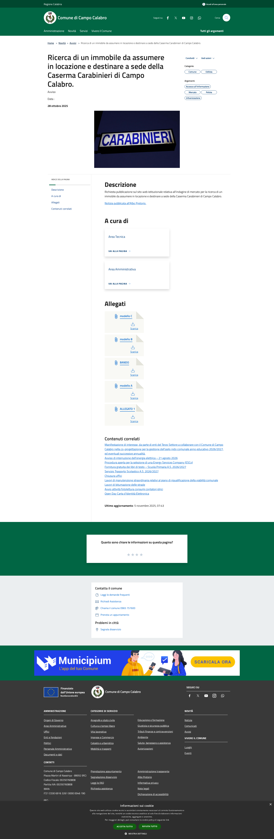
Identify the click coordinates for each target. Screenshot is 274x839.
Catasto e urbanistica (102, 743)
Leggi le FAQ (97, 783)
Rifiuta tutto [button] (149, 826)
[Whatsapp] (198, 17)
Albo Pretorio (145, 777)
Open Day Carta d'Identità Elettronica (127, 493)
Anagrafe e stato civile (103, 720)
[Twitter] (174, 17)
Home (51, 43)
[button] (137, 833)
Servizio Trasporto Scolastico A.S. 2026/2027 (132, 471)
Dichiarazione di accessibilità (153, 794)
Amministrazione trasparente (153, 771)
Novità (62, 43)
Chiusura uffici (113, 476)
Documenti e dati (53, 754)
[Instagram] (190, 17)
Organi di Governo (53, 720)
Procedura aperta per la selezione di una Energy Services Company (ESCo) (149, 462)
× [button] (270, 804)
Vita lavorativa (98, 732)
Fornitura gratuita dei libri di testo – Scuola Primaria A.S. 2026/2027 (145, 467)
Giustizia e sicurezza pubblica (153, 726)
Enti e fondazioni (53, 737)
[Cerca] (226, 17)
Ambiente (143, 737)
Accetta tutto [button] (125, 826)
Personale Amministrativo (58, 749)
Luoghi (188, 747)
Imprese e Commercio (102, 737)
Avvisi (73, 43)
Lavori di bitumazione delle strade (125, 485)
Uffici (46, 732)
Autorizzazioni (145, 749)
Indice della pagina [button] (60, 179)
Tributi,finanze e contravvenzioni (155, 731)
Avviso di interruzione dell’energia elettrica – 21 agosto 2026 (141, 458)
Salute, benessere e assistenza (154, 743)
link (167, 820)
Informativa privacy (148, 783)
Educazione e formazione (151, 720)
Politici (47, 743)
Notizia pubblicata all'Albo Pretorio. (125, 203)
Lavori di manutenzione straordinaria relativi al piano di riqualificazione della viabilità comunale (161, 480)
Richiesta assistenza (102, 788)
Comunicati (191, 726)
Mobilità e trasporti (101, 749)
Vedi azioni (206, 58)
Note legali (143, 788)
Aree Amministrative (55, 726)
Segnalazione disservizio (104, 777)
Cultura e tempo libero (103, 726)
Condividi (190, 58)
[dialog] (137, 820)
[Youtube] (182, 17)
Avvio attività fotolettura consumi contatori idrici (134, 489)
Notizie (188, 720)
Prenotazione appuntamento (106, 771)
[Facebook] (166, 17)
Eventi (188, 753)
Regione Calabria (53, 4)
